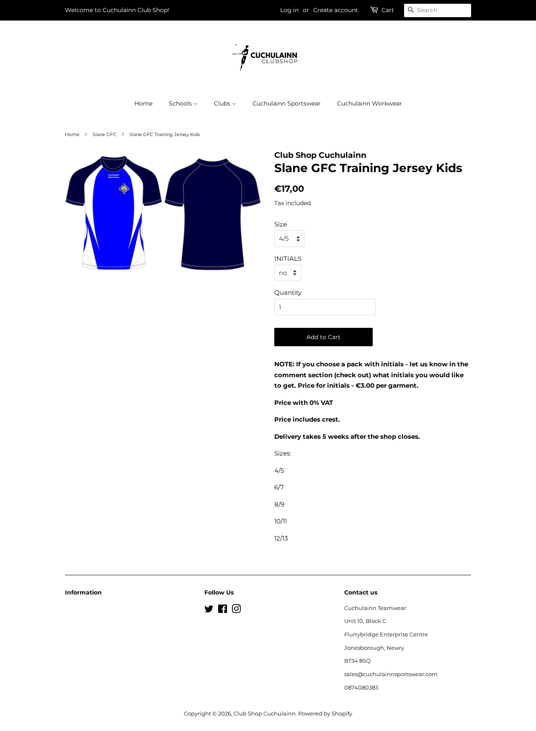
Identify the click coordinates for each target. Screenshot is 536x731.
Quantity (288, 292)
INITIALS (288, 259)
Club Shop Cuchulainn (265, 713)
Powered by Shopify (325, 713)
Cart (387, 10)
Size (280, 224)
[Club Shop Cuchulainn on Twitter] (209, 610)
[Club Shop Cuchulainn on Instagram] (236, 610)
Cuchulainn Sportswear (287, 103)
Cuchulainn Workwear (369, 103)
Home (143, 103)
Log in (289, 10)
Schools (181, 103)
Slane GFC (104, 134)
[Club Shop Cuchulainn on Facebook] (222, 610)
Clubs (223, 103)
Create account (335, 10)
